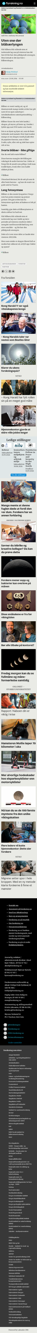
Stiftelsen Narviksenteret (17, 1270)
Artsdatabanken (14, 1063)
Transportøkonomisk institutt (19, 1284)
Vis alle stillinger (18, 475)
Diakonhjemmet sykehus (17, 1066)
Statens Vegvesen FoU (16, 1267)
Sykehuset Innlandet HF (16, 1276)
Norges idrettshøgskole (16, 1207)
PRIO (10, 1240)
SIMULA (11, 1251)
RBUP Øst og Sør (14, 1243)
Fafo (10, 1073)
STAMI (11, 1265)
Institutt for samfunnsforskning (19, 1110)
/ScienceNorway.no (15, 1037)
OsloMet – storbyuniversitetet (18, 1231)
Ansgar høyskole (14, 1055)
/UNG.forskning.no (16, 1033)
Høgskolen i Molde (15, 1096)
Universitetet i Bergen (16, 1292)
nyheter (22, 264)
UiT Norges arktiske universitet (19, 1287)
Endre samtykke (15, 1043)
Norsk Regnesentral (15, 1213)
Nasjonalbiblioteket (15, 1159)
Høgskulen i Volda (15, 1101)
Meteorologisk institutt (16, 1123)
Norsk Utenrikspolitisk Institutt (19, 1218)
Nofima (11, 1187)
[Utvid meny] (34, 3)
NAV (10, 1126)
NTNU (11, 1156)
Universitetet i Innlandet (17, 1295)
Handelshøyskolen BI (16, 1090)
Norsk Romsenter (14, 1216)
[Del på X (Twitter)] (6, 271)
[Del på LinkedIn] (9, 271)
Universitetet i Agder (15, 1290)
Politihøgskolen (14, 1237)
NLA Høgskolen (14, 1143)
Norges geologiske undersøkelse (19, 1204)
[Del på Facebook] (3, 271)
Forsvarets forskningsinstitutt (19, 1081)
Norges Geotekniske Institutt (18, 1196)
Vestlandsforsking (15, 1312)
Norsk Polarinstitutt (15, 1210)
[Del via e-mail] (13, 271)
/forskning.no (14, 1029)
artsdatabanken (9, 264)
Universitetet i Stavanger (17, 1301)
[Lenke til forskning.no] (16, 2)
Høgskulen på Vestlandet (17, 1104)
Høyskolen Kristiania (16, 1107)
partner (5, 267)
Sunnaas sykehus (14, 1273)
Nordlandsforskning (15, 1193)
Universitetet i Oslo (15, 1298)
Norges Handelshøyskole (17, 1198)
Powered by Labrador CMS (18, 1330)
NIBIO (11, 1129)
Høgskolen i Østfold (15, 1098)
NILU (10, 1137)
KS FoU (11, 1113)
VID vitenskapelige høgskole (18, 1317)
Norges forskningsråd (16, 1201)
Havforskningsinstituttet (17, 1093)
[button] (2, 445)
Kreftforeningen (14, 1116)
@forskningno (14, 1025)
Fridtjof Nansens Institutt (17, 1087)
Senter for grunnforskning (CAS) (19, 1257)
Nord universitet (14, 1190)
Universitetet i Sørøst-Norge (18, 1304)
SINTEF (11, 1254)
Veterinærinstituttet (15, 1315)
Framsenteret (13, 1084)
